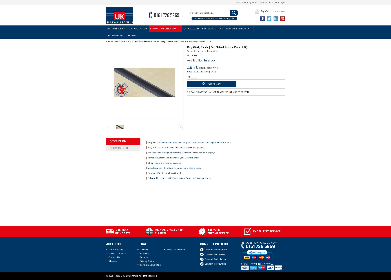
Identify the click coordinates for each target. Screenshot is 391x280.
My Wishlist (253, 2)
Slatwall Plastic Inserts (149, 41)
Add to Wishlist (220, 92)
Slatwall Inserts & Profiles (125, 41)
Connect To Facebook (216, 249)
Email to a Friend (199, 92)
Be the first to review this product (202, 51)
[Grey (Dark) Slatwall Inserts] (120, 127)
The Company (115, 249)
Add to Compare (241, 92)
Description (118, 141)
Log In (282, 2)
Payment (144, 253)
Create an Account (175, 249)
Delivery (144, 249)
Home (109, 41)
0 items (273, 11)
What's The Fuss (117, 253)
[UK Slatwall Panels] (119, 15)
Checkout (273, 2)
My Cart (263, 2)
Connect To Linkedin (215, 258)
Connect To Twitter (215, 254)
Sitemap (112, 260)
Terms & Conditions (150, 264)
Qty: (189, 76)
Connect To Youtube (215, 263)
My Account (241, 2)
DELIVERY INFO (119, 148)
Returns (144, 257)
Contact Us (114, 257)
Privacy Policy (147, 260)
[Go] (234, 13)
